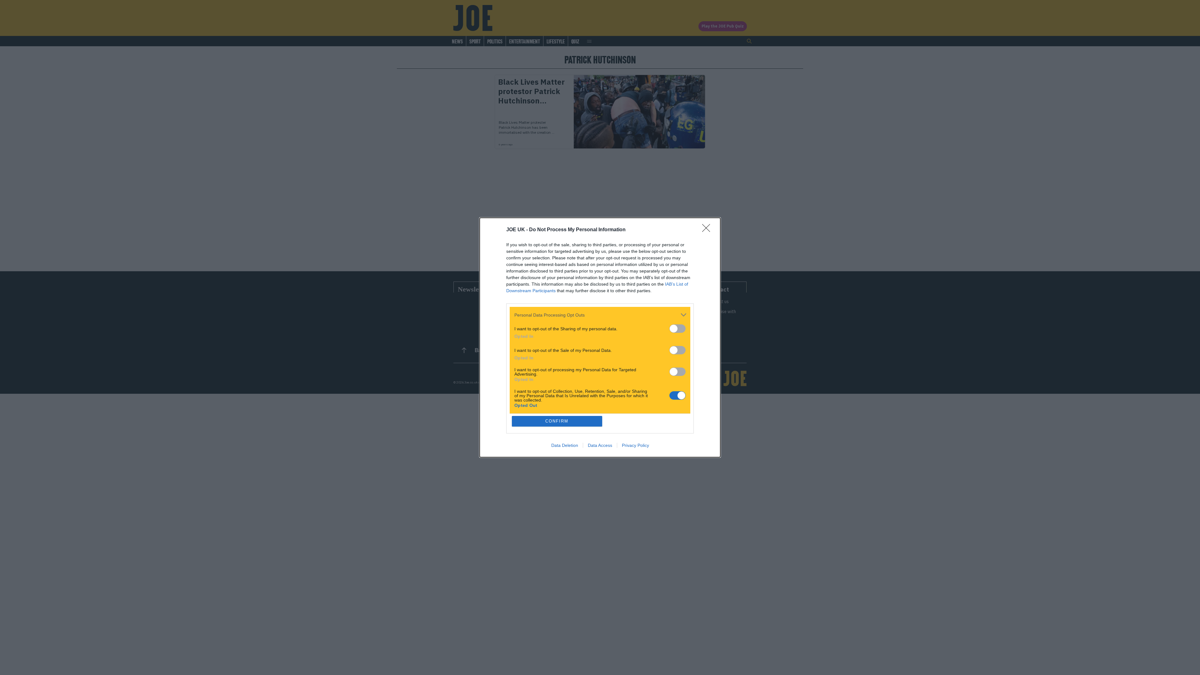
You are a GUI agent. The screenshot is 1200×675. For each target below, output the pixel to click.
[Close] (708, 230)
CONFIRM (556, 421)
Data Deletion (564, 445)
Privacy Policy (635, 445)
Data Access (600, 445)
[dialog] (600, 337)
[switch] (677, 328)
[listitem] (600, 315)
